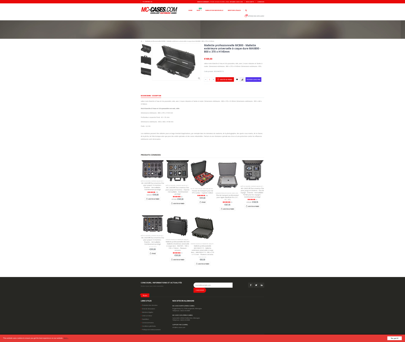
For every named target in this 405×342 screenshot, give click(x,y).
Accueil (141, 41)
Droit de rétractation (148, 309)
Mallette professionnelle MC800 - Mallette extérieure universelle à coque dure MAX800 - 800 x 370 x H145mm (232, 48)
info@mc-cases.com (236, 2)
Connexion (260, 2)
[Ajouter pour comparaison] (242, 79)
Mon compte (250, 2)
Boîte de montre (146, 181)
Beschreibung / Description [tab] (151, 95)
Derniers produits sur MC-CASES (225, 193)
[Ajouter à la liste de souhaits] (237, 79)
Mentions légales (147, 312)
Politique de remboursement (151, 330)
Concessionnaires (148, 323)
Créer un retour (147, 316)
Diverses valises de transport (160, 181)
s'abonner (200, 290)
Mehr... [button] (66, 338)
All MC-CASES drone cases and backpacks (203, 188)
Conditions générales (149, 326)
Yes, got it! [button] (394, 338)
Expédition (145, 319)
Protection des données (150, 305)
